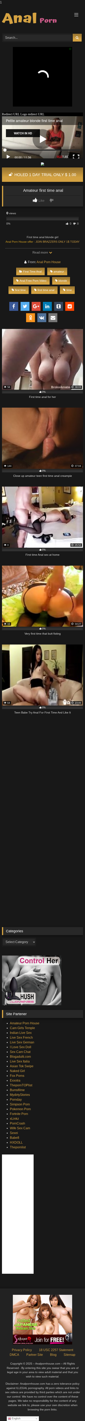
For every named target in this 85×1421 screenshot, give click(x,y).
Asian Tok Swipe (21, 1066)
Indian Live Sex (21, 1032)
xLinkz (14, 1118)
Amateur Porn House (24, 1023)
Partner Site (34, 1354)
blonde (63, 280)
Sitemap (69, 1354)
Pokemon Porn (20, 1109)
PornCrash (17, 1123)
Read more (40, 252)
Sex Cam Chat (20, 1052)
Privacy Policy (22, 1350)
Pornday (16, 1099)
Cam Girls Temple (22, 1028)
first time (20, 290)
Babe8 (14, 1137)
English (15, 1418)
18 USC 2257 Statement (56, 1350)
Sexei (14, 1133)
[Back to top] (72, 1410)
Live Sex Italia (20, 1061)
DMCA (14, 1354)
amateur (59, 271)
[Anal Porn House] (35, 19)
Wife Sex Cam (20, 1128)
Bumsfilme (17, 1090)
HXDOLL (16, 1142)
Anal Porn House (49, 262)
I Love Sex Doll (20, 1047)
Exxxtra (15, 1080)
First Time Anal (32, 271)
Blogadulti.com (20, 1056)
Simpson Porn (20, 1104)
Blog (53, 1354)
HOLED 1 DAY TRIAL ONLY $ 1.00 (44, 175)
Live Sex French (21, 1037)
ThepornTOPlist (21, 1085)
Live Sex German (22, 1042)
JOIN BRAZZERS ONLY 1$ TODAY (57, 241)
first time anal (46, 290)
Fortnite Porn (19, 1114)
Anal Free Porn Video (33, 280)
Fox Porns (17, 1075)
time (69, 290)
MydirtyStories (20, 1094)
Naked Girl (17, 1071)
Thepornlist (18, 1147)
